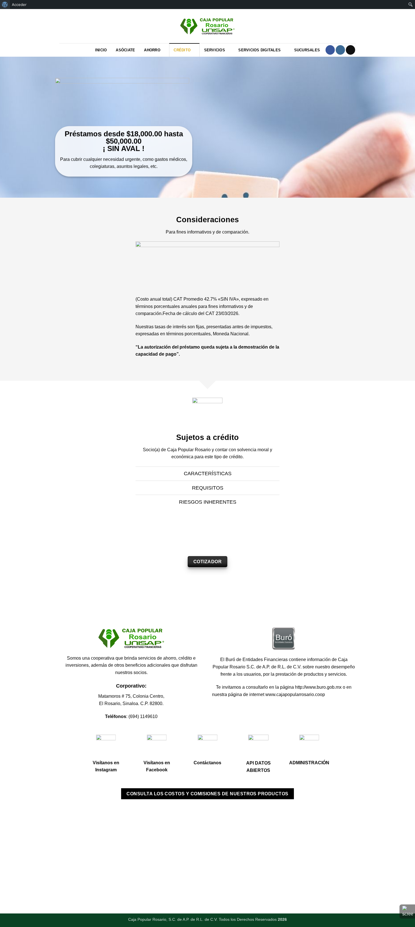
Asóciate (125, 50)
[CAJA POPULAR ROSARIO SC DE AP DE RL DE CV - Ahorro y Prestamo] (207, 26)
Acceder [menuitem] (19, 4)
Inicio (101, 50)
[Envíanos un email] (350, 50)
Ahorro (152, 50)
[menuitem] (5, 4)
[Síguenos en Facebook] (330, 50)
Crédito (182, 50)
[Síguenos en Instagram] (340, 50)
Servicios (214, 50)
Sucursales (307, 50)
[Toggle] (131, 474)
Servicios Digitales (259, 50)
